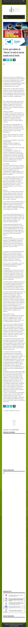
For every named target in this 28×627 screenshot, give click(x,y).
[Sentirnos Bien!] (14, 11)
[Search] (24, 1)
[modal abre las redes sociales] (14, 60)
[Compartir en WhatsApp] (11, 60)
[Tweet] (7, 60)
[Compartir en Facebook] (4, 60)
